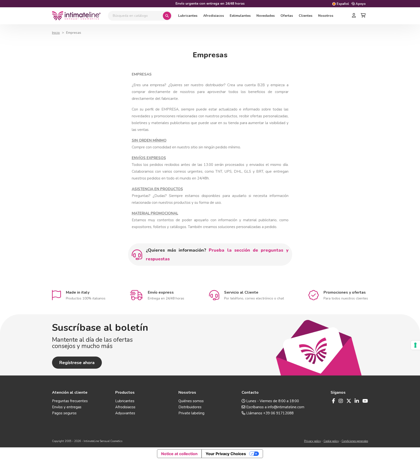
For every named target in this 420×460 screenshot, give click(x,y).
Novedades (265, 15)
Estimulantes (240, 15)
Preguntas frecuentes (70, 401)
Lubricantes (187, 15)
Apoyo (360, 4)
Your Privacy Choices (226, 453)
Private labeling (191, 413)
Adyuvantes (125, 413)
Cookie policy (331, 441)
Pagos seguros (64, 413)
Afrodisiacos (213, 15)
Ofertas (286, 15)
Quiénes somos (191, 401)
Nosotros (325, 15)
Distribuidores (189, 407)
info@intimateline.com (286, 407)
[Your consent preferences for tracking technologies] (415, 345)
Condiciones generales (354, 441)
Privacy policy (312, 441)
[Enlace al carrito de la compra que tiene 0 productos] (363, 16)
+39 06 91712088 (278, 413)
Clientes (305, 15)
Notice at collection (179, 453)
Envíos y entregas (66, 407)
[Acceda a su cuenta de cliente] (354, 16)
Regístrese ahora (77, 363)
